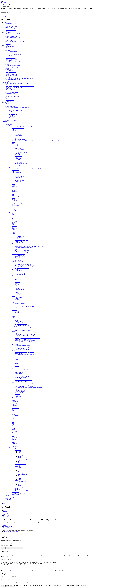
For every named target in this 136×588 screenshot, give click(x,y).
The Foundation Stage (11, 58)
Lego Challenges (13, 114)
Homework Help (15, 494)
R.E (13, 275)
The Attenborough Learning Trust (13, 33)
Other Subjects (15, 401)
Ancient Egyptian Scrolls (20, 274)
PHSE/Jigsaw (15, 224)
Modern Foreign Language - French (14, 67)
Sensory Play (12, 117)
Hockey (16, 359)
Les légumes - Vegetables (20, 377)
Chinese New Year (19, 147)
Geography (8, 69)
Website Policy (6, 527)
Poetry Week (17, 462)
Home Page (3, 2)
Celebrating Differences (20, 289)
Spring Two (17, 480)
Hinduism (17, 277)
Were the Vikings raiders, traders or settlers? (24, 335)
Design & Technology (17, 203)
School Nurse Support (11, 120)
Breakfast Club (9, 105)
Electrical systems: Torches (21, 357)
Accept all (8, 548)
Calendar (8, 97)
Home (4, 510)
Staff (13, 129)
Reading (11, 55)
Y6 (9, 447)
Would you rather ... (19, 145)
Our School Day (10, 39)
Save (13, 586)
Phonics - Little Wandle (17, 193)
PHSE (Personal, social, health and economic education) (18, 77)
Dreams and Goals (19, 291)
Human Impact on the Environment (23, 325)
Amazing (17, 144)
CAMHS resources (13, 119)
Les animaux (17, 308)
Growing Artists (18, 270)
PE (12, 208)
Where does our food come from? (22, 330)
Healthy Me (17, 292)
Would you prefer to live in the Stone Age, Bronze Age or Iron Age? (30, 246)
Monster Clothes (18, 156)
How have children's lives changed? (23, 245)
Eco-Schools (9, 498)
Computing (14, 226)
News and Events (7, 95)
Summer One (18, 488)
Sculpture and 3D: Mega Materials (22, 345)
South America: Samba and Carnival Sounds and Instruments (28, 387)
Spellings (17, 312)
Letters (13, 142)
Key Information (7, 32)
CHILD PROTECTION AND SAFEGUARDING (17, 83)
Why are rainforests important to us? (23, 327)
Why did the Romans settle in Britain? (23, 333)
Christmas (14, 209)
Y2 (9, 212)
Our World (17, 179)
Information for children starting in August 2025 (22, 126)
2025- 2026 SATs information (18, 493)
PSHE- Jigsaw (15, 287)
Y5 (9, 406)
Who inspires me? (19, 372)
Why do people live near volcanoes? (23, 250)
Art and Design (9, 70)
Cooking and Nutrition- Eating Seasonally (24, 266)
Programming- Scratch (20, 256)
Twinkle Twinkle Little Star (21, 163)
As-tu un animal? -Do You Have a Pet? (23, 380)
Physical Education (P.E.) (12, 75)
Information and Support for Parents (14, 87)
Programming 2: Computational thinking (24, 341)
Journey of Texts (13, 53)
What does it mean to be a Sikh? (22, 369)
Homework (14, 143)
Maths (10, 111)
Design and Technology (11, 72)
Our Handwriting (10, 497)
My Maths (17, 311)
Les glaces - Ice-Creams (20, 378)
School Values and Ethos (11, 36)
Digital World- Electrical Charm (22, 268)
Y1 (9, 187)
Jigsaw (13, 423)
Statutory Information (11, 30)
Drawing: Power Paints (20, 348)
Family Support (9, 103)
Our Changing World (19, 236)
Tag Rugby (17, 284)
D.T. (13, 433)
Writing (10, 56)
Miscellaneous (15, 446)
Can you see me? (18, 241)
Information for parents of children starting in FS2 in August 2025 (26, 168)
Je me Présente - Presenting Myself (22, 376)
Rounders (17, 366)
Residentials (9, 501)
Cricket (16, 364)
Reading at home (13, 51)
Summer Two (18, 489)
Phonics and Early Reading (12, 59)
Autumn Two (18, 465)
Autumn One (18, 450)
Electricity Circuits (19, 322)
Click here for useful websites (15, 63)
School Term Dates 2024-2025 (13, 37)
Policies (8, 35)
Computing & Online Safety (18, 196)
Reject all (3, 548)
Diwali (16, 151)
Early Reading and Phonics (15, 54)
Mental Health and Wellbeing (12, 92)
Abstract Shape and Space (20, 273)
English (8, 50)
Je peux (16, 307)
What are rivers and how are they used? (23, 329)
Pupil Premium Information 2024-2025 (15, 41)
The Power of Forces (19, 242)
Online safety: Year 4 (19, 343)
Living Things (18, 181)
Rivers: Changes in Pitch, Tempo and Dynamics (25, 385)
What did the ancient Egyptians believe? (24, 247)
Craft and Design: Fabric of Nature (22, 349)
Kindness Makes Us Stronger (21, 152)
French (13, 302)
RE (12, 207)
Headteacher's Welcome (11, 23)
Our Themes (14, 175)
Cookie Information (7, 526)
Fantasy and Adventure (20, 180)
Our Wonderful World (20, 139)
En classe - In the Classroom (21, 381)
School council (15, 408)
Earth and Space (18, 177)
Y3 (9, 231)
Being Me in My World (20, 390)
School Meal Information (11, 106)
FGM (7, 91)
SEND (13, 445)
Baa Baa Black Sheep (20, 161)
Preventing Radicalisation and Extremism (15, 89)
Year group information (17, 172)
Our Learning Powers (11, 49)
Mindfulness (12, 116)
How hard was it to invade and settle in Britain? (25, 334)
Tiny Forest (8, 499)
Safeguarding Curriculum (12, 81)
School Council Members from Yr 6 (20, 490)
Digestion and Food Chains (21, 324)
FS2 (10, 167)
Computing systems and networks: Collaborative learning (27, 338)
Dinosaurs (17, 137)
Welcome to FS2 (15, 170)
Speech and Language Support (16, 110)
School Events (15, 210)
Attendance (8, 101)
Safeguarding (6, 82)
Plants (16, 138)
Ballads (16, 298)
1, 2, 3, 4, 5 (17, 159)
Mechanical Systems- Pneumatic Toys (23, 264)
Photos (13, 131)
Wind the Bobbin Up (19, 158)
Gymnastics (17, 282)
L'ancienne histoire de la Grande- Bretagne (24, 306)
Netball (16, 361)
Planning (14, 130)
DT (12, 219)
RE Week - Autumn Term (20, 464)
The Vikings (17, 299)
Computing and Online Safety (13, 65)
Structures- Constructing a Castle (22, 263)
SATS (13, 229)
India (16, 301)
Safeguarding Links (10, 93)
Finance (8, 31)
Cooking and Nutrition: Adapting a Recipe (24, 352)
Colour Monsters (18, 153)
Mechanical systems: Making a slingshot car (24, 354)
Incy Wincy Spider (19, 165)
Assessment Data (10, 46)
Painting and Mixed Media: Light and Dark (24, 347)
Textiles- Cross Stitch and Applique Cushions (25, 265)
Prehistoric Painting (19, 271)
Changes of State (18, 321)
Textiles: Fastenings (19, 355)
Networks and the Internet (20, 255)
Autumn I (17, 166)
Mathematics (9, 60)
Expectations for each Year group (16, 61)
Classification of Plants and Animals (23, 319)
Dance (16, 283)
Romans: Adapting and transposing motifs (24, 383)
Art (12, 218)
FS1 (10, 125)
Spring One (17, 466)
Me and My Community (20, 176)
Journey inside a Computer (21, 259)
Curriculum (5, 45)
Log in (4, 16)
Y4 (9, 313)
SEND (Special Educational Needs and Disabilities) (17, 107)
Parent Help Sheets (13, 109)
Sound (16, 320)
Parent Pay (8, 44)
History (8, 68)
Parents (5, 102)
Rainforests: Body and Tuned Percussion (24, 386)
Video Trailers (18, 257)
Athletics (17, 285)
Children (5, 121)
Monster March (18, 154)
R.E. (13, 422)
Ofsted (7, 42)
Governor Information (11, 28)
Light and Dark (18, 135)
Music (7, 73)
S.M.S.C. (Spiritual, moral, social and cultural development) (19, 78)
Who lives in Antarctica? (20, 251)
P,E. (18, 461)
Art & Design (15, 201)
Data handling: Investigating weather (23, 339)
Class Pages (9, 124)
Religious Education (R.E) (12, 74)
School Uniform (9, 40)
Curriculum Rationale (11, 47)
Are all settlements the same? (21, 252)
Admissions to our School (12, 26)
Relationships (18, 293)
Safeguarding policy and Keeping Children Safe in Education (20, 86)
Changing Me (18, 294)
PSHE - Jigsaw (15, 205)
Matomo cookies (8, 570)
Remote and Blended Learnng (13, 79)
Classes (13, 189)
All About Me (18, 134)
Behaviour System (16, 190)
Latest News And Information (13, 96)
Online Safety (18, 260)
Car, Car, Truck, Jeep (19, 149)
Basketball (17, 280)
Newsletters (8, 98)
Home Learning (9, 123)
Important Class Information (18, 128)
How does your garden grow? (21, 240)
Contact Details (9, 25)
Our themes (14, 133)
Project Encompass (10, 84)
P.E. (13, 419)
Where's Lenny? (18, 148)
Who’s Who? (9, 27)
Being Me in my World (20, 288)
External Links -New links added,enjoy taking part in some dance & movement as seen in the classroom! (35, 140)
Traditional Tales (18, 182)
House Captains (15, 492)
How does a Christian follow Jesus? (23, 371)
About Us (5, 22)
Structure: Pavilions (19, 353)
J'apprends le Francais (20, 303)
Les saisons (17, 305)
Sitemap (5, 525)
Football (16, 279)
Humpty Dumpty (18, 162)
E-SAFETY (9, 88)
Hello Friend (17, 157)
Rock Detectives (18, 238)
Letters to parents (10, 100)
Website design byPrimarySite (10, 531)
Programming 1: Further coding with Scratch (25, 340)
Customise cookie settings (17, 548)
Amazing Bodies (18, 237)
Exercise (11, 115)
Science (8, 64)
